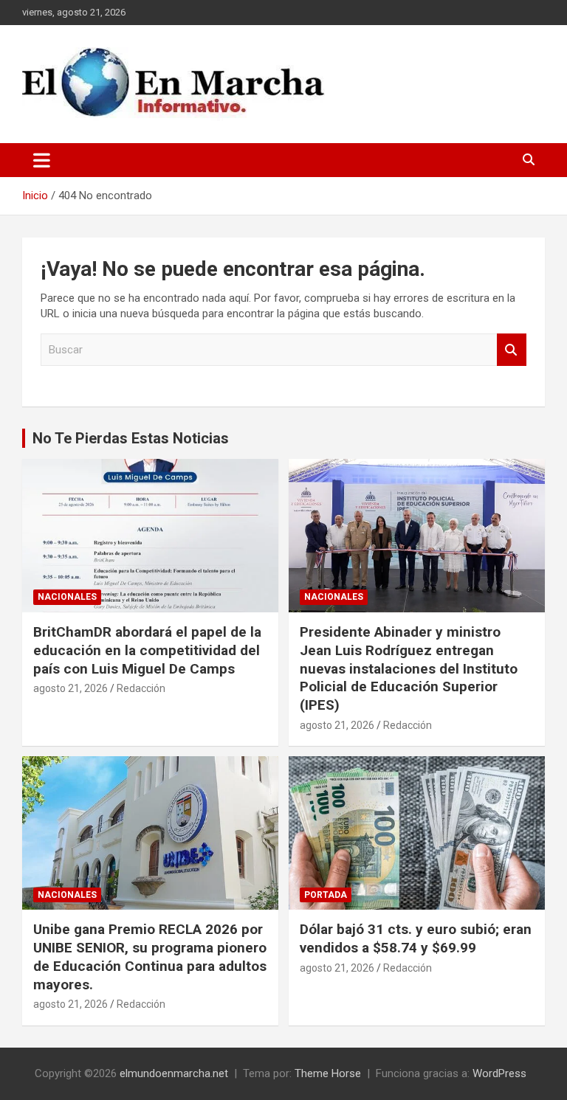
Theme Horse (328, 1073)
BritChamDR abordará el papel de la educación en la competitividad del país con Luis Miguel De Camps (147, 650)
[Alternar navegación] (41, 160)
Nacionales (67, 597)
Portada (325, 895)
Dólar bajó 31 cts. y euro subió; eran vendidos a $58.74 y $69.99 (416, 938)
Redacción (141, 688)
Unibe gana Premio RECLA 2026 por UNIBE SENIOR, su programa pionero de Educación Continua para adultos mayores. (150, 956)
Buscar (511, 350)
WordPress (499, 1073)
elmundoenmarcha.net (174, 1073)
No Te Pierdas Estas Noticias (130, 438)
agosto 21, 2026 (70, 688)
